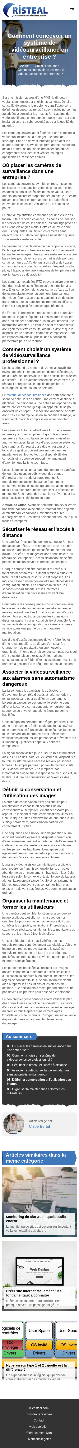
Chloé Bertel (39, 1126)
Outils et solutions (47, 66)
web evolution (38, 1426)
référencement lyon (39, 1432)
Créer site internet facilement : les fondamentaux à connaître (34, 1293)
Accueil (25, 66)
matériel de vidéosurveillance (26, 395)
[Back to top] (68, 1437)
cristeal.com (40, 1408)
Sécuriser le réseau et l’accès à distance (37, 1065)
